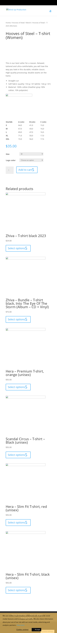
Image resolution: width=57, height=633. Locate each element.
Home (8, 22)
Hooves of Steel (18, 22)
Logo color (11, 160)
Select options (16, 248)
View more (21, 625)
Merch (28, 22)
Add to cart (25, 169)
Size (7, 154)
